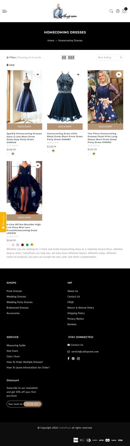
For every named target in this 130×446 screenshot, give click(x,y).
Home (51, 40)
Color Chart (13, 356)
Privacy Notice (76, 318)
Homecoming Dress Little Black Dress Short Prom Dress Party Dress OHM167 (65, 136)
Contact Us (74, 296)
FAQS (71, 302)
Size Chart (12, 351)
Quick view (38, 74)
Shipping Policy (76, 313)
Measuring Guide (16, 345)
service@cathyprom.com (85, 351)
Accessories (13, 313)
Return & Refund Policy (81, 307)
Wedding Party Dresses (20, 302)
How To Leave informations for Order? (28, 367)
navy (12, 65)
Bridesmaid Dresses (18, 307)
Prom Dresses (14, 291)
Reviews (72, 324)
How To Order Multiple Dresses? (25, 362)
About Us (73, 291)
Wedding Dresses (16, 296)
